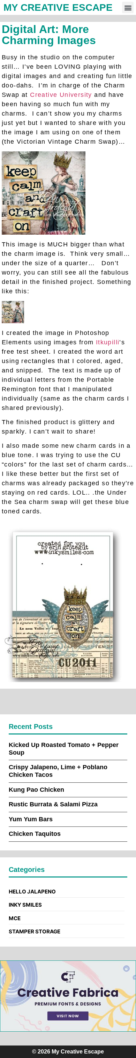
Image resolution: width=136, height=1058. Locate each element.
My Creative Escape (58, 7)
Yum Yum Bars (31, 819)
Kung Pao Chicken (36, 789)
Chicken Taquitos (35, 833)
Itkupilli (108, 342)
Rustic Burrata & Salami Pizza (53, 804)
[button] (128, 7)
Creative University (61, 94)
